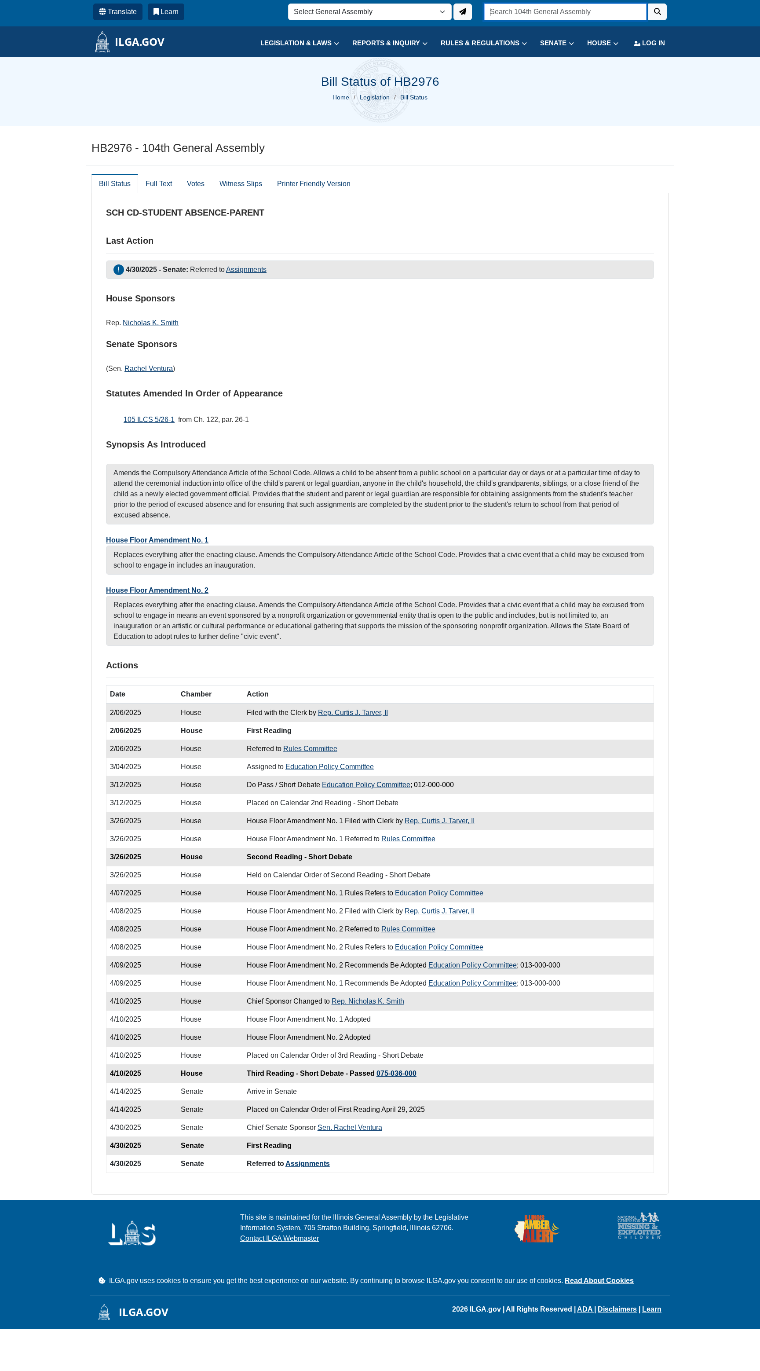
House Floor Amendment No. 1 (157, 540)
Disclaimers (617, 1309)
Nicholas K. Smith (151, 322)
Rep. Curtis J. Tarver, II (353, 712)
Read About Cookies (599, 1280)
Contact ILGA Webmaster (279, 1238)
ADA (585, 1309)
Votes (196, 183)
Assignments (246, 269)
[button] (293, 43)
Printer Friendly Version (314, 183)
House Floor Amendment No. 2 (157, 590)
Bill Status (115, 183)
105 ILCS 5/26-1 (149, 419)
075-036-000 (396, 1073)
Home (340, 97)
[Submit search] (657, 12)
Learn (651, 1309)
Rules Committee (310, 748)
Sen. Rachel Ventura (350, 1127)
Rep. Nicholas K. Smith (368, 1001)
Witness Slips (240, 183)
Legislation (375, 97)
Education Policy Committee (329, 766)
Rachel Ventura (148, 368)
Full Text (159, 183)
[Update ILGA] (462, 12)
